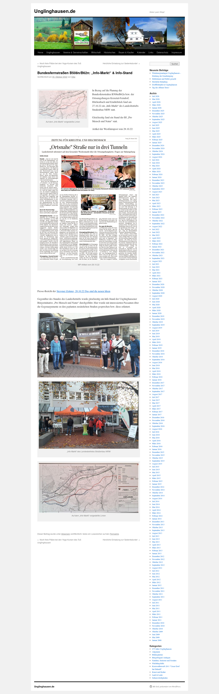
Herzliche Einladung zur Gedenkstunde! (121, 63)
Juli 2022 (155, 229)
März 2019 (156, 342)
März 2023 (156, 206)
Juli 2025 (155, 125)
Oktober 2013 (157, 527)
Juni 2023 (156, 197)
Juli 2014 (155, 501)
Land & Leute (157, 675)
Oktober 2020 (157, 290)
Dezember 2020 (158, 284)
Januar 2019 (156, 348)
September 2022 (158, 223)
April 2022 (156, 238)
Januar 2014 (156, 518)
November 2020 (158, 287)
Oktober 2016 (157, 423)
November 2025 (158, 113)
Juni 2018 (156, 365)
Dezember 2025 (158, 110)
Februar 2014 (157, 515)
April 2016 (156, 440)
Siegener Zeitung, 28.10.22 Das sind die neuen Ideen (83, 291)
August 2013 (157, 533)
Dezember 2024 (158, 145)
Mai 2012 (156, 576)
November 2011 (158, 591)
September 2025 (158, 119)
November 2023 (158, 183)
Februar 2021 (157, 278)
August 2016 (157, 429)
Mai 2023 (156, 200)
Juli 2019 (155, 330)
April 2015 (156, 475)
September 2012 (158, 565)
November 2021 (158, 252)
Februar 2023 (157, 209)
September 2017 (158, 391)
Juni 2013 (156, 539)
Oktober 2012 (157, 562)
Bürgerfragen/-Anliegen (161, 657)
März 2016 (156, 443)
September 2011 (158, 596)
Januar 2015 (156, 484)
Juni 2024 (156, 162)
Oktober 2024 (157, 151)
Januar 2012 (156, 585)
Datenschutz (162, 52)
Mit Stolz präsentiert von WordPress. (167, 686)
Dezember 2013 (158, 521)
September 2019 (158, 324)
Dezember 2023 (158, 180)
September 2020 (158, 293)
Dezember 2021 (158, 249)
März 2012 (156, 582)
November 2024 (158, 148)
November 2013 (158, 524)
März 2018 (156, 374)
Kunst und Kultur (159, 672)
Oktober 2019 (157, 322)
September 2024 (158, 154)
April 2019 (156, 339)
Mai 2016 (156, 437)
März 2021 (156, 275)
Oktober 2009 (157, 631)
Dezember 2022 (158, 214)
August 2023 (157, 191)
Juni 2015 (156, 469)
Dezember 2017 (158, 382)
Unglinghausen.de (55, 10)
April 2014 (156, 510)
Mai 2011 (156, 608)
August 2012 (157, 568)
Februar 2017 (157, 411)
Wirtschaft (96, 52)
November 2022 (158, 217)
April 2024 (156, 168)
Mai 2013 (156, 541)
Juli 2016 (155, 432)
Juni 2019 (156, 333)
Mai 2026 (156, 99)
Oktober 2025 (157, 116)
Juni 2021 (156, 267)
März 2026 (156, 105)
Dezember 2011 (158, 588)
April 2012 (156, 579)
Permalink (114, 533)
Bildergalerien (157, 654)
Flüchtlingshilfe (158, 663)
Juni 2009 (156, 634)
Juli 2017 (155, 397)
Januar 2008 (156, 640)
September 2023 (158, 188)
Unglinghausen (53, 52)
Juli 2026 (155, 96)
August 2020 (157, 296)
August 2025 (157, 122)
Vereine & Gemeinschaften (75, 52)
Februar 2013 (157, 550)
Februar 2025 (157, 139)
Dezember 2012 (158, 556)
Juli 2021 (155, 264)
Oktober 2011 (157, 594)
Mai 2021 (156, 269)
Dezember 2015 (158, 452)
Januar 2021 (156, 281)
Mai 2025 (156, 131)
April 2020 (156, 307)
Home (40, 52)
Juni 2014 (156, 504)
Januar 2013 (156, 553)
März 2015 (156, 478)
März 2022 (156, 241)
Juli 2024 (155, 160)
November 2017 (158, 385)
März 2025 (156, 136)
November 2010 (158, 625)
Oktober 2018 (157, 356)
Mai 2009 (156, 637)
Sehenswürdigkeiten (160, 677)
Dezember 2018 (158, 350)
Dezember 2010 (158, 622)
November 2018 (158, 353)
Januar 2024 (156, 177)
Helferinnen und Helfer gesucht (164, 78)
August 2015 (157, 463)
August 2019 (157, 327)
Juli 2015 (155, 466)
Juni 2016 (156, 434)
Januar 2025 (156, 142)
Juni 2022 (156, 232)
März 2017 (156, 408)
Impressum (177, 52)
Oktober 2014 (157, 492)
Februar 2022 (157, 243)
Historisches (109, 52)
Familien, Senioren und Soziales (164, 660)
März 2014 (156, 513)
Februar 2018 (157, 377)
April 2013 (156, 544)
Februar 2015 (157, 481)
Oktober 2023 (157, 186)
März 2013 (156, 547)
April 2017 (156, 405)
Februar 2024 (157, 174)
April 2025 (156, 133)
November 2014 (158, 489)
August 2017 (157, 394)
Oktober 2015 (157, 458)
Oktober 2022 (157, 220)
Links (150, 52)
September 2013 (158, 530)
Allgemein (65, 533)
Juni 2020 (156, 301)
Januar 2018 (156, 379)
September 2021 (158, 258)
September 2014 (158, 495)
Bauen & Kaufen (126, 52)
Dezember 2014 (158, 486)
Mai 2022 (156, 235)
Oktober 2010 (157, 628)
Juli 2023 (155, 194)
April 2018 (156, 371)
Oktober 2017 (157, 388)
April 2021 (156, 272)
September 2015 (158, 460)
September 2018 (158, 359)
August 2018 (157, 362)
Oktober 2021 (157, 255)
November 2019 (158, 319)
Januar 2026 (156, 107)
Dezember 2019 (158, 316)
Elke (73, 76)
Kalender (141, 52)
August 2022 (157, 226)
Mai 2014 (156, 507)
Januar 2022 (156, 246)
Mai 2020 (156, 304)
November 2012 (158, 559)
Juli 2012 (155, 570)
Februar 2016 (157, 446)
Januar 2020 (156, 313)
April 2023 (156, 203)
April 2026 (156, 102)
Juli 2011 (155, 602)
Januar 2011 (156, 620)
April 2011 (156, 611)
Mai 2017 (156, 403)
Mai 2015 (156, 472)
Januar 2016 (156, 449)
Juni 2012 (156, 573)
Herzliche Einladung (160, 81)
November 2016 (158, 420)
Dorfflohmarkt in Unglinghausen (164, 84)
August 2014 (157, 498)
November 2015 (158, 455)
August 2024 (157, 157)
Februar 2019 (157, 345)
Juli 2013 (155, 536)
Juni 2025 (156, 128)
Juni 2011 (156, 605)
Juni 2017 (156, 400)
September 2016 (158, 426)
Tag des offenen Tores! (160, 87)
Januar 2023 (156, 212)
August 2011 (157, 599)
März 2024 (156, 171)
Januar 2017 (156, 414)
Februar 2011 (157, 617)
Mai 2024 (156, 165)
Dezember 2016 (158, 417)
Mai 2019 (156, 336)
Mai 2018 (156, 368)
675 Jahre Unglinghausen (162, 649)
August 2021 (157, 261)
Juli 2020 (155, 298)
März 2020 (156, 310)
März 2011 (156, 614)
